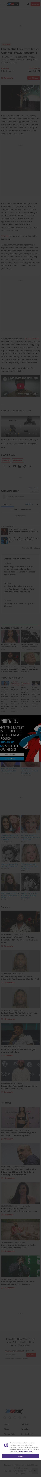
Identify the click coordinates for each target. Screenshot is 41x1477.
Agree (20, 1456)
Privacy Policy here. (25, 1451)
